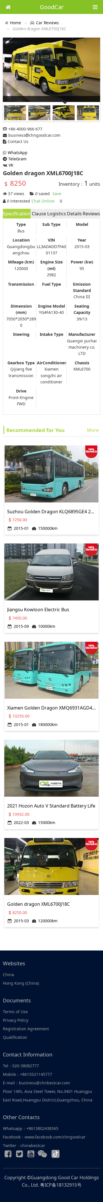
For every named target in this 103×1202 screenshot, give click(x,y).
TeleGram (17, 159)
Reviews (91, 213)
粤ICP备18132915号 (61, 1185)
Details (74, 213)
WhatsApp (17, 152)
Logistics (56, 213)
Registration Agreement (26, 1028)
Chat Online (42, 201)
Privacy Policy (15, 1020)
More (93, 430)
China (8, 974)
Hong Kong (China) (21, 983)
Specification (17, 213)
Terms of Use (15, 1011)
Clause (39, 213)
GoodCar (52, 7)
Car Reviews (47, 22)
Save (56, 193)
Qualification (15, 1037)
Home (15, 22)
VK (11, 165)
